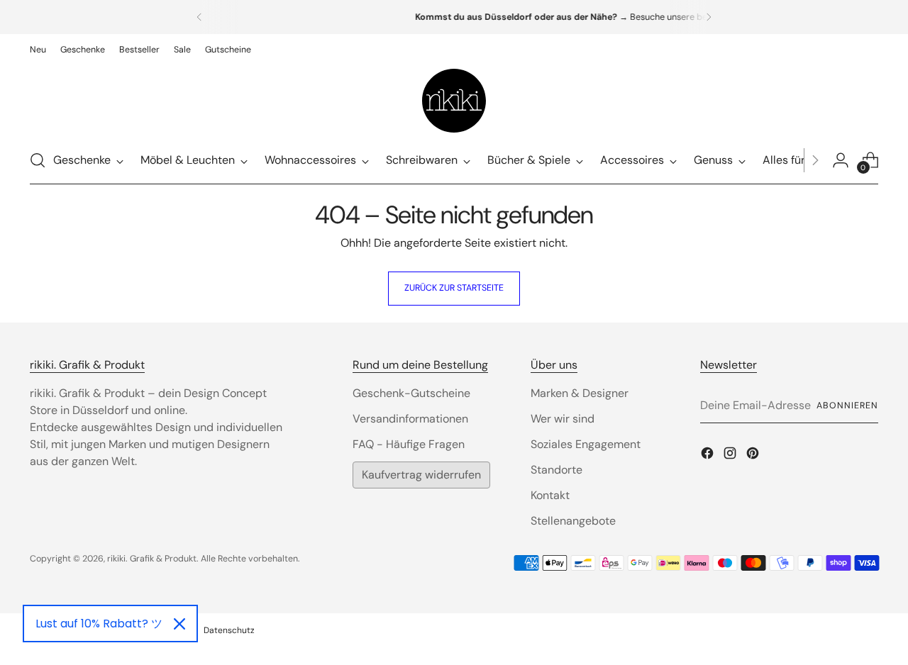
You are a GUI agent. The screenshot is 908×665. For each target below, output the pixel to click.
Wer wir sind (562, 418)
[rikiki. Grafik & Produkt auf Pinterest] (754, 455)
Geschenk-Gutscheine (411, 393)
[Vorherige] (199, 17)
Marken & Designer (580, 393)
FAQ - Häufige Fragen (409, 444)
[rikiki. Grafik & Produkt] (454, 100)
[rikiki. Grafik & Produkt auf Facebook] (708, 455)
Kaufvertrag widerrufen (421, 474)
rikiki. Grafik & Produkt (151, 558)
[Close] (179, 624)
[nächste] (708, 17)
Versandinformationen (410, 418)
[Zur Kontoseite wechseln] (840, 160)
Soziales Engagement (586, 444)
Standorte (556, 469)
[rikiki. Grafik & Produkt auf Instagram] (731, 455)
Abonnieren (846, 405)
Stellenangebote (573, 520)
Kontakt (550, 495)
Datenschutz (229, 630)
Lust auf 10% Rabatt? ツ (98, 623)
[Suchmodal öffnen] (37, 160)
